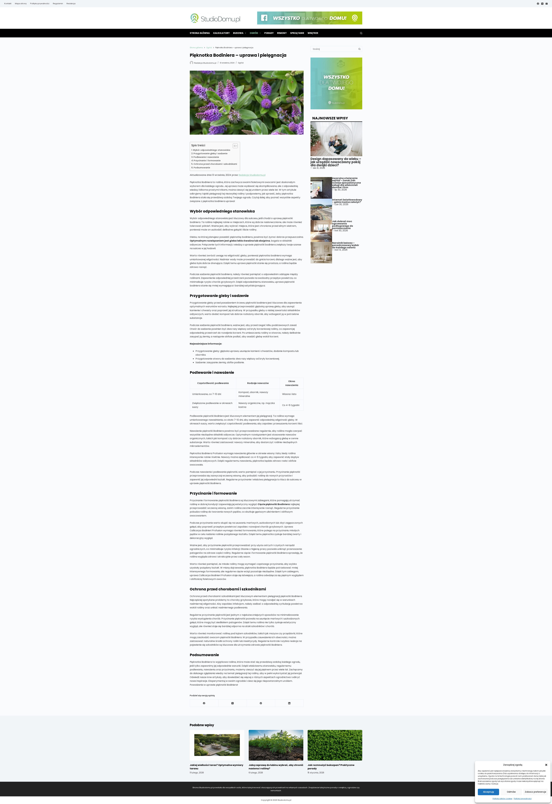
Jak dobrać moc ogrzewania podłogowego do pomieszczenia (342, 225)
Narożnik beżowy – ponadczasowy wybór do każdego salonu (345, 245)
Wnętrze (313, 33)
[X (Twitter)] (542, 4)
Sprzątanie (297, 33)
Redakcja (71, 3)
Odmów (511, 791)
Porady (269, 33)
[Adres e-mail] (547, 4)
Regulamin (58, 3)
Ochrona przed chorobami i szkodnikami (215, 164)
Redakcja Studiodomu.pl (252, 175)
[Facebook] (538, 4)
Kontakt (7, 3)
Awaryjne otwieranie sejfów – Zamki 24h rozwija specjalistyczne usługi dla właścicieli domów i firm (346, 183)
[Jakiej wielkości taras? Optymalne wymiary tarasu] (217, 745)
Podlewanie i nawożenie (206, 157)
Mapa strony (21, 3)
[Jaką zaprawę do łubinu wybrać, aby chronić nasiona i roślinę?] (276, 745)
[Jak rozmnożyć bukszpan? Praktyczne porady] (335, 745)
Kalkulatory (221, 33)
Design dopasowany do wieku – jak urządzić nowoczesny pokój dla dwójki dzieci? (335, 162)
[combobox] (334, 49)
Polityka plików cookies (502, 798)
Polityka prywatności (523, 798)
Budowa (238, 33)
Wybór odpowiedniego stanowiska (211, 150)
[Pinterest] (261, 703)
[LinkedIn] (289, 703)
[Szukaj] (361, 33)
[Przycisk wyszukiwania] (359, 49)
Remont (282, 33)
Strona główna (200, 33)
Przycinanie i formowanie (207, 160)
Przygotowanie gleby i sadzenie (210, 153)
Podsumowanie (202, 167)
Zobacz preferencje (535, 791)
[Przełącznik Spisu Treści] (234, 145)
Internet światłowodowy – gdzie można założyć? (347, 201)
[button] (546, 764)
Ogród (254, 33)
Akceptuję (488, 791)
